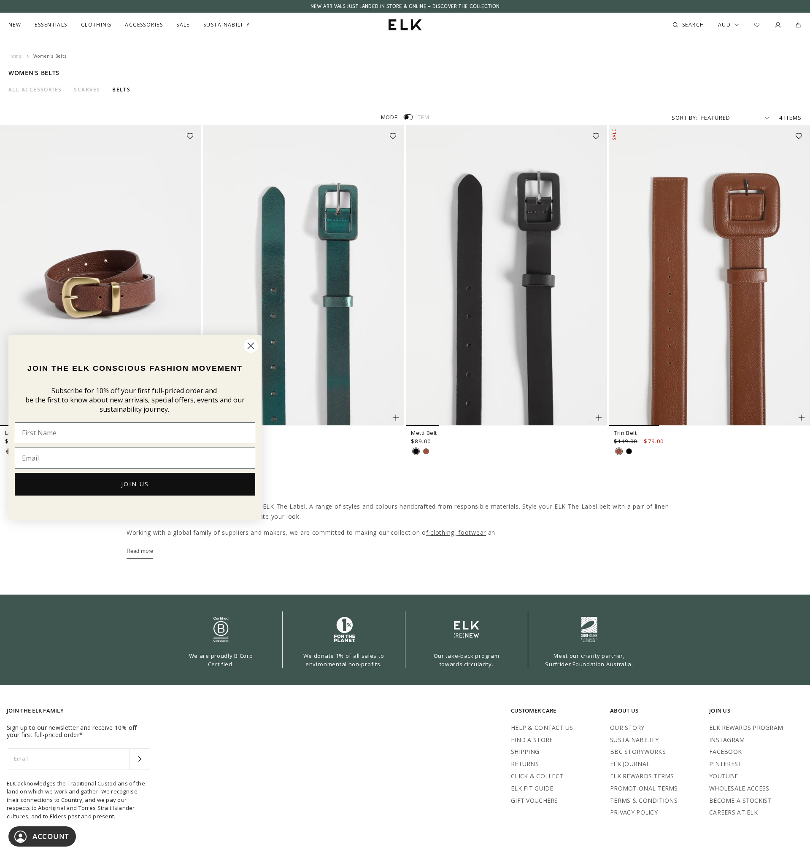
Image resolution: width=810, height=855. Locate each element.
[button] (193, 133)
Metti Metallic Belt (232, 432)
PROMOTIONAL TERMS (644, 788)
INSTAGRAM (727, 740)
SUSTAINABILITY (634, 740)
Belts (121, 90)
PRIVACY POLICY (634, 812)
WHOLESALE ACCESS (739, 788)
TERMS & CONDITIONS (644, 800)
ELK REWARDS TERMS (642, 776)
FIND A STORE (532, 740)
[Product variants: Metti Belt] (599, 418)
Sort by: (685, 117)
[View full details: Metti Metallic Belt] (303, 275)
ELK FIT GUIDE (532, 788)
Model (390, 117)
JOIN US (135, 484)
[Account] (778, 24)
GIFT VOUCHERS (534, 800)
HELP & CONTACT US (542, 728)
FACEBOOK (725, 752)
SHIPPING (525, 752)
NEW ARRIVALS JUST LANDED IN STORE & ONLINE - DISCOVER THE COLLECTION (405, 6)
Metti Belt (424, 432)
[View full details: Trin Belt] (709, 275)
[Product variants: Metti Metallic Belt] (396, 418)
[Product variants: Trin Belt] (801, 418)
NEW (14, 25)
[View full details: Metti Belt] (506, 275)
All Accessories (35, 90)
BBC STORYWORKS (638, 752)
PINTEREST (725, 764)
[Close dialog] (250, 345)
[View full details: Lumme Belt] (100, 275)
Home (15, 56)
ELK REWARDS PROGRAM (746, 728)
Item (422, 117)
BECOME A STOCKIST (740, 800)
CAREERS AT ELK (733, 812)
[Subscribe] (139, 759)
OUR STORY (627, 728)
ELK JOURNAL (630, 764)
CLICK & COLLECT (537, 776)
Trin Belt (625, 432)
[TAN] (426, 451)
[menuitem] (14, 25)
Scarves (87, 90)
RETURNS (525, 764)
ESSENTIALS (51, 25)
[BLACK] (416, 451)
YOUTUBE (723, 776)
